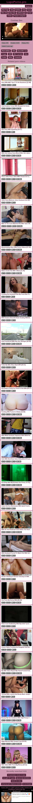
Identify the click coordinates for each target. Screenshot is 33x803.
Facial (29, 9)
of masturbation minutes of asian (16, 775)
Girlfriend (20, 13)
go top (23, 789)
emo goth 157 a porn (8, 778)
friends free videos (16, 781)
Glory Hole (12, 13)
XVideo (9, 15)
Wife (13, 50)
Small (30, 13)
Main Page (5, 9)
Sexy (26, 54)
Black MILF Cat (22, 50)
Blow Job (4, 13)
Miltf (10, 54)
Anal (23, 9)
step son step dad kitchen (23, 778)
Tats (12, 9)
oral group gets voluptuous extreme (11, 784)
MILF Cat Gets (18, 54)
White (10, 57)
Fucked (4, 57)
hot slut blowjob (27, 784)
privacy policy (19, 787)
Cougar (4, 54)
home (3, 787)
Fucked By (18, 57)
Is (25, 13)
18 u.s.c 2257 (10, 787)
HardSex (17, 9)
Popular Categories (20, 15)
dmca (18, 789)
